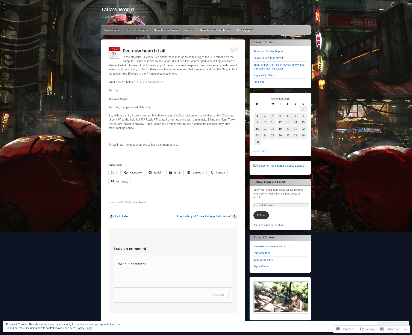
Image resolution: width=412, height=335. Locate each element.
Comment (217, 295)
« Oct (256, 151)
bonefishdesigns (263, 259)
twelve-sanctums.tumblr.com (269, 246)
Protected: (259, 81)
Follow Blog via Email (269, 182)
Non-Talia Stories (136, 30)
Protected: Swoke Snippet (268, 51)
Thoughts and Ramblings (215, 30)
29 (303, 135)
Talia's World (117, 9)
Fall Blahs (121, 216)
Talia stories (111, 30)
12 (280, 122)
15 (303, 122)
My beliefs (140, 202)
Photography (245, 30)
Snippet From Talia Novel (268, 58)
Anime (189, 30)
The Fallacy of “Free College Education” (204, 216)
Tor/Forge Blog (262, 253)
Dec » (264, 151)
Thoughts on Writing (165, 30)
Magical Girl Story (263, 75)
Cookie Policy (84, 328)
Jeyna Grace (260, 266)
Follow (261, 215)
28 (295, 135)
